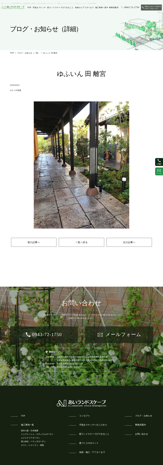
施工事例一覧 (101, 7)
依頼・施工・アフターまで (92, 452)
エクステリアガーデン (30, 438)
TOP (29, 7)
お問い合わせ (141, 434)
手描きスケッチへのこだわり (93, 425)
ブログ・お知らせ (143, 416)
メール (159, 173)
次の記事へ (129, 242)
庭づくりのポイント (89, 443)
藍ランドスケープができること (60, 7)
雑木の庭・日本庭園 (29, 431)
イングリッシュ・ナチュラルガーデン (37, 434)
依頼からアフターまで (84, 7)
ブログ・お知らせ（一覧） (28, 53)
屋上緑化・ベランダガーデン (33, 441)
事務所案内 (113, 7)
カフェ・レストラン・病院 (32, 445)
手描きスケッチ (39, 7)
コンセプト (84, 416)
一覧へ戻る (81, 242)
